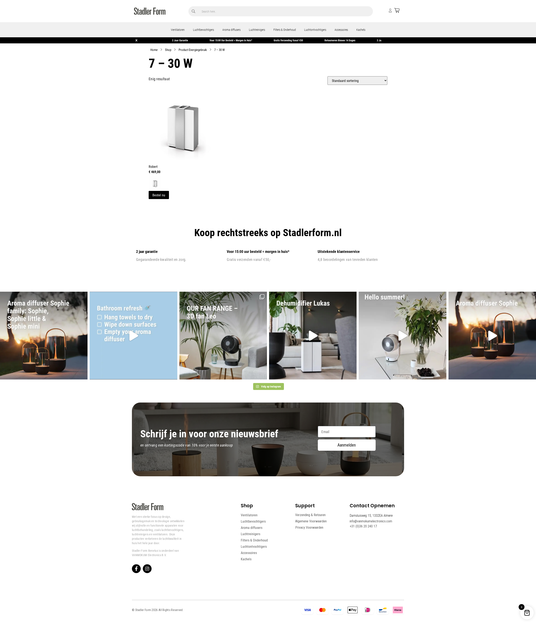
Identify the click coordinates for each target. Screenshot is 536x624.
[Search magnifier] (193, 11)
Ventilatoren (178, 30)
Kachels (360, 30)
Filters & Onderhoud (284, 30)
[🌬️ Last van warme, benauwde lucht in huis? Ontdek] (402, 335)
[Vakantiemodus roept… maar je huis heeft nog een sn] (133, 335)
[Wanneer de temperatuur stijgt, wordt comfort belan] (223, 335)
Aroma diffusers (231, 30)
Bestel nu (158, 195)
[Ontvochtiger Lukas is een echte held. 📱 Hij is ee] (313, 335)
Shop (168, 50)
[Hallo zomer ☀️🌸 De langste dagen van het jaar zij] (492, 335)
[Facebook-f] (136, 568)
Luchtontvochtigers (315, 30)
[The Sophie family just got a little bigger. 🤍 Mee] (44, 335)
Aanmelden (347, 445)
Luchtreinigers (257, 30)
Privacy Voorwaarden (309, 527)
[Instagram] (147, 568)
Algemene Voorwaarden (311, 521)
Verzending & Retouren (310, 515)
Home (154, 50)
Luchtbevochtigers (203, 30)
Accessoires (341, 30)
